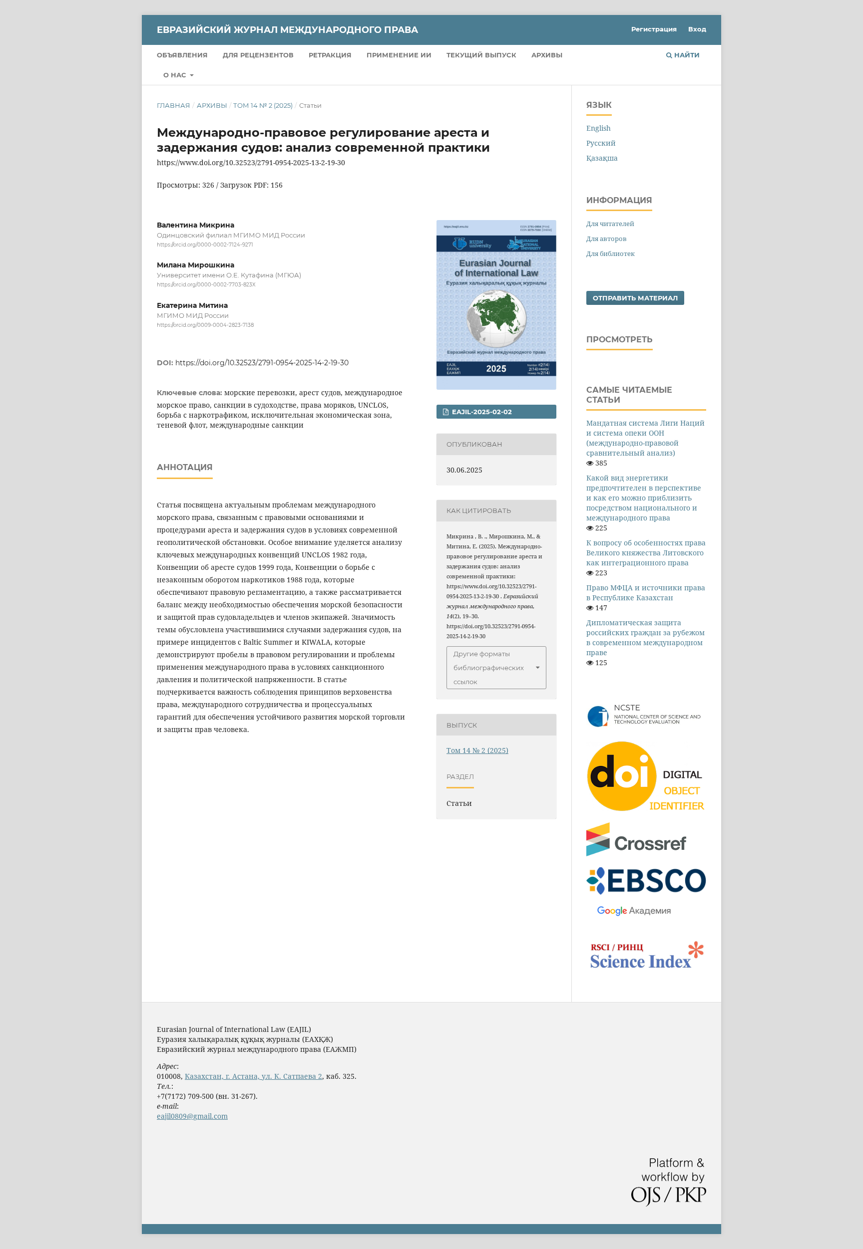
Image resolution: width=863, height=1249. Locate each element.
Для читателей (610, 223)
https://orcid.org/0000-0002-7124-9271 (205, 245)
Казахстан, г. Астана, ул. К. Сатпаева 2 (253, 1076)
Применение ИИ (399, 55)
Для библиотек (610, 253)
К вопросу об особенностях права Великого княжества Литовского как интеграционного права (646, 552)
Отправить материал (635, 298)
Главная (173, 105)
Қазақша (602, 158)
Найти (686, 55)
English (598, 128)
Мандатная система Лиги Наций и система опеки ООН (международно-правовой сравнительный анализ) (645, 438)
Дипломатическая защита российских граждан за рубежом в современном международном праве (645, 637)
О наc (175, 75)
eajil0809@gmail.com (192, 1116)
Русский (601, 143)
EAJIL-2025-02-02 (481, 412)
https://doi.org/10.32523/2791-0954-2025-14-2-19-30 (262, 362)
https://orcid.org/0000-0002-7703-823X (206, 285)
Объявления (182, 55)
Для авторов (606, 238)
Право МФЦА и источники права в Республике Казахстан (645, 592)
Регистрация (654, 29)
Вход (697, 29)
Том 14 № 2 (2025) (263, 105)
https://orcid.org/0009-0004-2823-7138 (205, 325)
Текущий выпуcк (481, 55)
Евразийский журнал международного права (287, 29)
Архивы (546, 55)
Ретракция (330, 55)
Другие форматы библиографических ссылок (488, 668)
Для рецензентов (258, 55)
